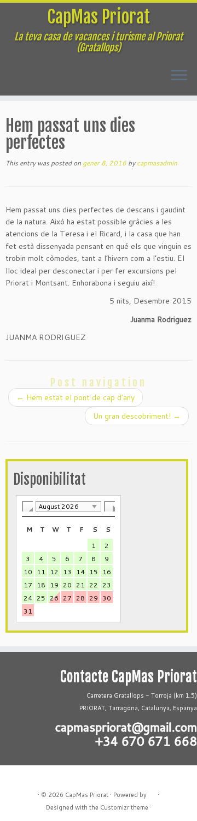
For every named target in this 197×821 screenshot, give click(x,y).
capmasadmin (157, 163)
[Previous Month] (27, 506)
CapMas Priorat (98, 17)
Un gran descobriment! (137, 415)
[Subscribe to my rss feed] (17, 777)
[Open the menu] (179, 76)
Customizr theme (124, 807)
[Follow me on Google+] (29, 777)
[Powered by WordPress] (152, 792)
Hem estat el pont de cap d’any (75, 397)
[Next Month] (109, 506)
